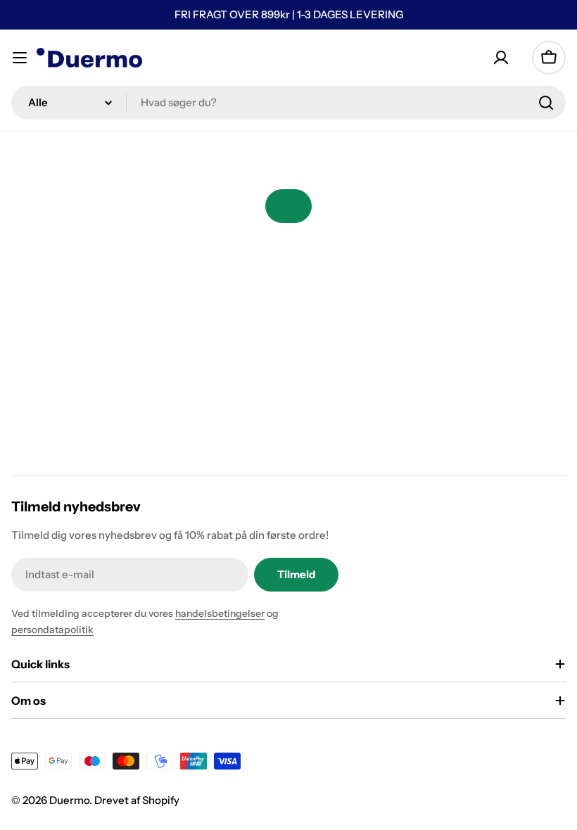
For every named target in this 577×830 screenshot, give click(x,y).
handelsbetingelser (220, 613)
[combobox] (288, 103)
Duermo (69, 800)
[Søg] (546, 102)
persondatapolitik (52, 629)
